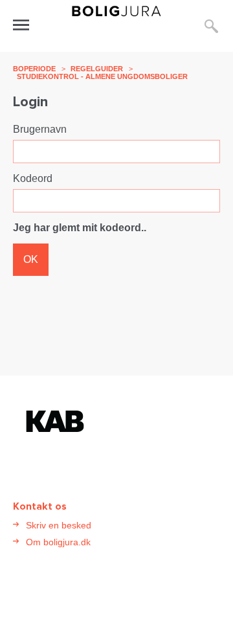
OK (30, 259)
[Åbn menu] (21, 25)
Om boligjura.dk (58, 542)
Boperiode (34, 69)
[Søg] (211, 26)
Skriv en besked (58, 525)
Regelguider (97, 69)
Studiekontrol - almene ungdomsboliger (102, 76)
